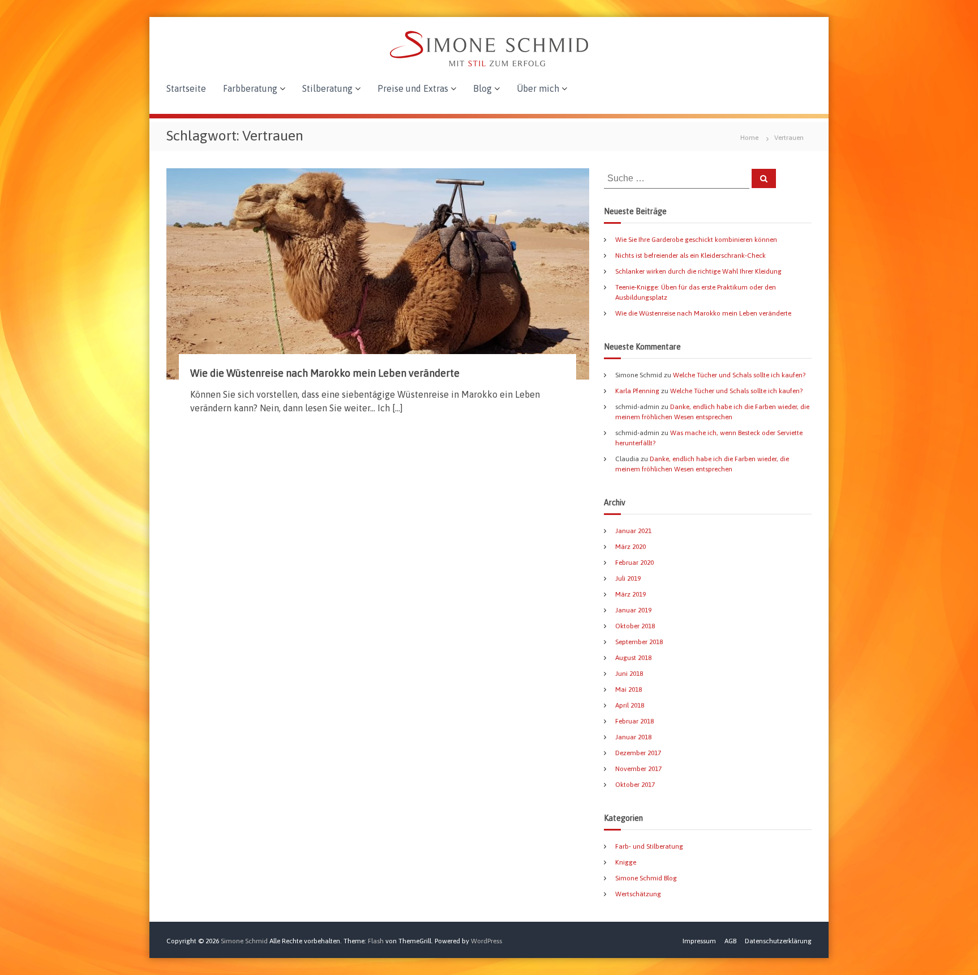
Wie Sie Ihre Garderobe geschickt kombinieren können (696, 240)
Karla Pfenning (637, 391)
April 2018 (629, 705)
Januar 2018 (633, 737)
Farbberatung (250, 88)
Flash (376, 941)
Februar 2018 (634, 721)
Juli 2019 (628, 578)
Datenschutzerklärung (778, 941)
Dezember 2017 (638, 753)
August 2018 (633, 658)
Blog (482, 88)
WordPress (486, 941)
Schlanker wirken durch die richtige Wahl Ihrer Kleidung (698, 271)
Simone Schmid (244, 941)
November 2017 (638, 769)
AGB (730, 941)
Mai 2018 (628, 689)
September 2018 (639, 642)
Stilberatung (327, 88)
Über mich (538, 88)
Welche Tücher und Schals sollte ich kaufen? (739, 375)
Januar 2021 (633, 531)
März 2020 (630, 547)
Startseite (186, 88)
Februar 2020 (634, 563)
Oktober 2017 (635, 785)
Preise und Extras (413, 88)
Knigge (625, 862)
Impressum (699, 941)
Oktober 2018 (635, 626)
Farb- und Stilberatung (649, 846)
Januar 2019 (633, 610)
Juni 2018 (629, 674)
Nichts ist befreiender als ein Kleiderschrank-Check (690, 255)
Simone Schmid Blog (646, 878)
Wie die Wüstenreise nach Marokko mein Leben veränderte (325, 373)
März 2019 (630, 594)
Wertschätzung (638, 894)
